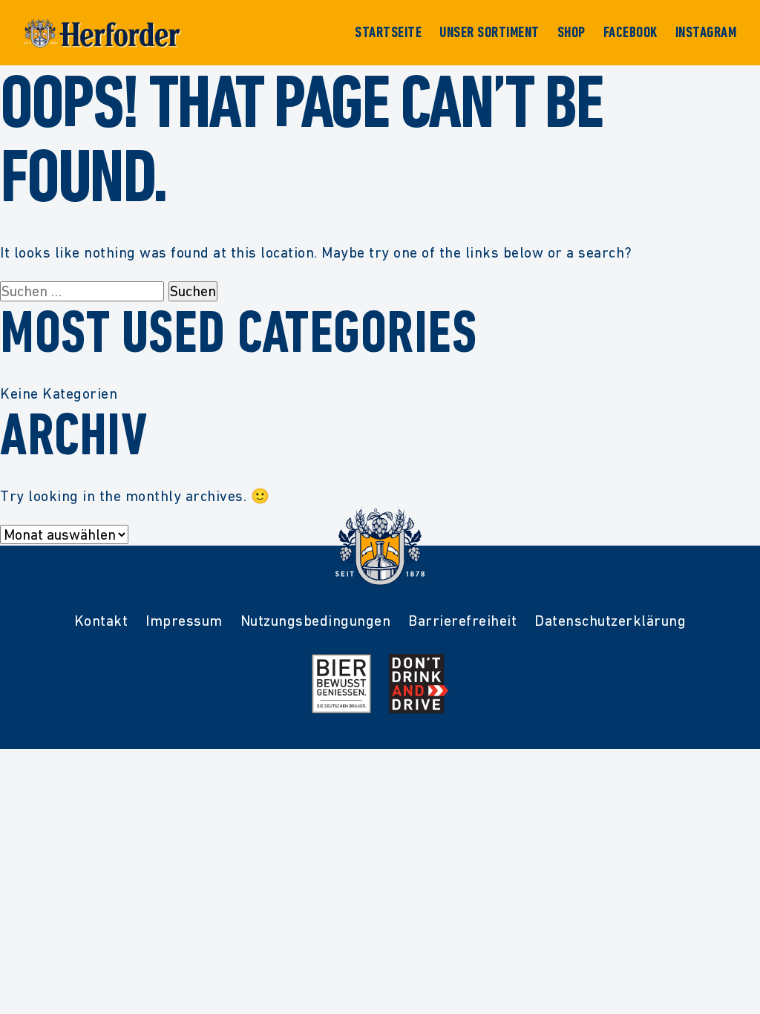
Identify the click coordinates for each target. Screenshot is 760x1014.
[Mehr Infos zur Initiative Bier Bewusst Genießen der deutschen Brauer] (341, 683)
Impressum (184, 620)
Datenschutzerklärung (610, 620)
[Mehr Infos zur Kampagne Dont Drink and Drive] (418, 683)
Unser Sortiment (489, 32)
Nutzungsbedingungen (315, 620)
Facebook (630, 32)
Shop (571, 32)
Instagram (706, 32)
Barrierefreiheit (462, 620)
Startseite (388, 32)
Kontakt (101, 620)
